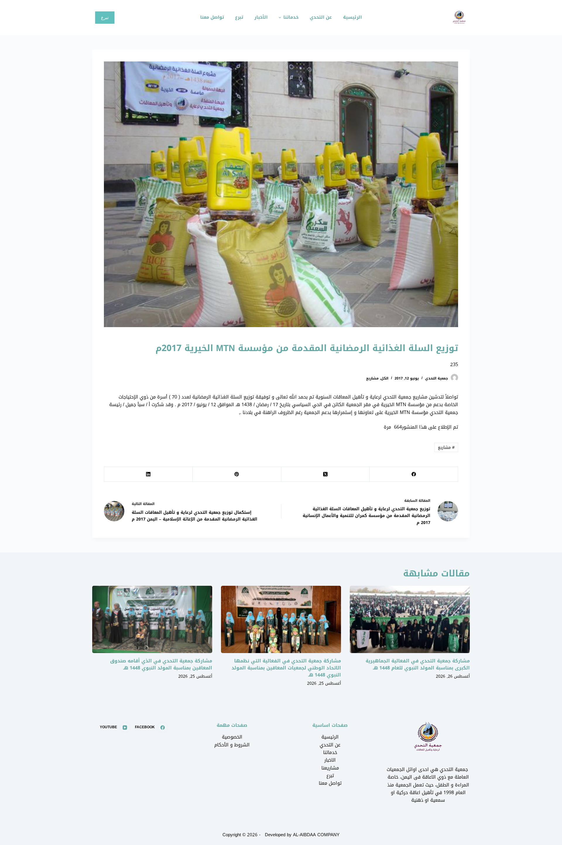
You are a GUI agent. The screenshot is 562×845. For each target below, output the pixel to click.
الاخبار (330, 760)
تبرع (105, 17)
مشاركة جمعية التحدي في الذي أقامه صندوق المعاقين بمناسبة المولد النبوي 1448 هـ (161, 664)
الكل (384, 378)
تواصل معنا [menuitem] (212, 17)
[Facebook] (413, 474)
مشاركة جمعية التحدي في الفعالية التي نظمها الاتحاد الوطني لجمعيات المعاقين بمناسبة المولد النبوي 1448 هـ (286, 667)
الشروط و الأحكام (232, 744)
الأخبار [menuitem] (261, 17)
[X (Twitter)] (325, 474)
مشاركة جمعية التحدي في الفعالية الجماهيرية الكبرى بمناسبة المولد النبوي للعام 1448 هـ (418, 664)
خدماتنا (330, 752)
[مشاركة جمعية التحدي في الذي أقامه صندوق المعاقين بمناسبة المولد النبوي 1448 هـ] (152, 619)
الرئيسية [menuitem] (352, 17)
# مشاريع (446, 447)
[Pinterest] (236, 474)
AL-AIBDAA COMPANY (316, 835)
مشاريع (372, 378)
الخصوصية (232, 736)
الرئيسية (330, 736)
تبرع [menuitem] (239, 17)
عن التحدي (330, 744)
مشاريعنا (330, 767)
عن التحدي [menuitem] (321, 17)
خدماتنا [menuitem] (291, 17)
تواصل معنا (330, 783)
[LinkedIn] (148, 474)
